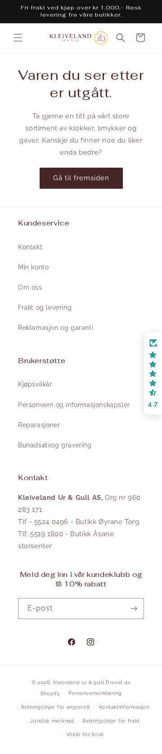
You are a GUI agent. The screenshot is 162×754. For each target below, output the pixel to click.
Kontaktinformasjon (124, 707)
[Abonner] (134, 608)
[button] (18, 38)
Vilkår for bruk (85, 734)
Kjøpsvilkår (35, 384)
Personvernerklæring (95, 693)
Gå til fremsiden (81, 178)
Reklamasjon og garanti (55, 327)
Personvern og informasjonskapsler (74, 404)
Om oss (30, 287)
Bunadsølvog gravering (55, 445)
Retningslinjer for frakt (111, 721)
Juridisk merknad (52, 721)
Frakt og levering (45, 307)
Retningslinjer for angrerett (55, 707)
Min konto (33, 267)
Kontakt (30, 247)
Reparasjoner (39, 425)
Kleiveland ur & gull (78, 682)
